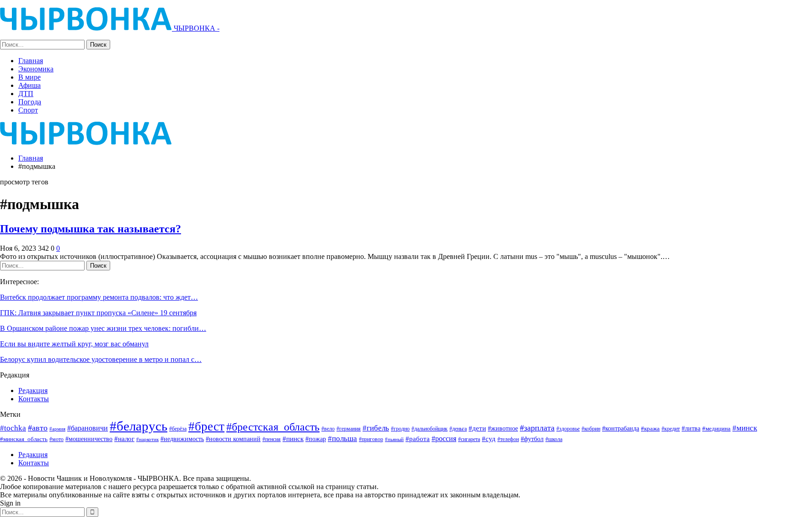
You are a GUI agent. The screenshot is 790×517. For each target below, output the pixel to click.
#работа (418, 438)
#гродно (400, 428)
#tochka (13, 428)
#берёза (178, 428)
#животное (503, 428)
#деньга (458, 428)
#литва (691, 428)
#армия (57, 428)
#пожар (315, 438)
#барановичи (87, 428)
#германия (348, 428)
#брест (206, 426)
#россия (444, 438)
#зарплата (537, 427)
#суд (489, 438)
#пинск (293, 438)
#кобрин (591, 429)
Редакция (33, 390)
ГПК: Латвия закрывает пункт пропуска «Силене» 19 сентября (98, 313)
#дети (477, 428)
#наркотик (147, 439)
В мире (29, 77)
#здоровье (568, 429)
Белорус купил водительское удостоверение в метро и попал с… (101, 359)
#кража (650, 428)
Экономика (35, 69)
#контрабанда (620, 428)
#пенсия (271, 439)
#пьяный (394, 439)
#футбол (532, 438)
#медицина (716, 428)
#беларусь (138, 426)
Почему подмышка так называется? (90, 229)
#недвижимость (182, 439)
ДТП (25, 93)
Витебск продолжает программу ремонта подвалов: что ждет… (99, 297)
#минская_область (24, 439)
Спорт (28, 110)
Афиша (29, 85)
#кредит (671, 428)
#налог (124, 438)
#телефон (508, 439)
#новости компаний (233, 439)
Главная (30, 61)
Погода (29, 102)
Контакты (33, 399)
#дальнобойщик (429, 428)
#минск (744, 428)
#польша (342, 438)
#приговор (371, 439)
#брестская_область (273, 426)
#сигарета (469, 439)
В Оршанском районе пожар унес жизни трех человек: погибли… (103, 328)
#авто (38, 427)
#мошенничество (88, 438)
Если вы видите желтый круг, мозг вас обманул (74, 344)
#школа (553, 439)
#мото (56, 439)
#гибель (376, 428)
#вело (328, 428)
